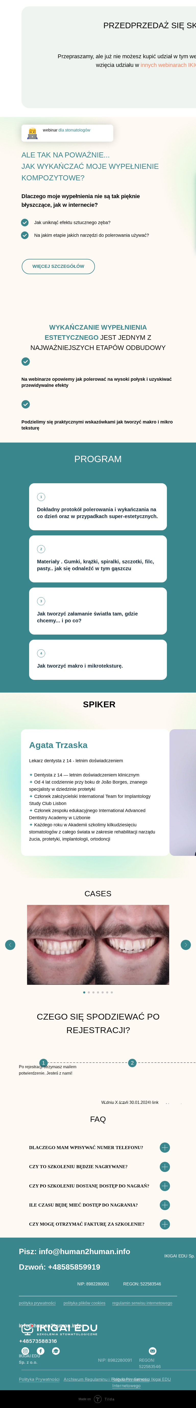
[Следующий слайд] (186, 945)
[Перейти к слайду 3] (93, 992)
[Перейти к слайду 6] (107, 992)
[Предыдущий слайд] (10, 945)
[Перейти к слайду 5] (103, 992)
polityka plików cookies (84, 1303)
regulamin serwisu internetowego (142, 1303)
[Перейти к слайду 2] (89, 992)
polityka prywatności (37, 1303)
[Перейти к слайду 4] (98, 992)
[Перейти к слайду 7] (112, 992)
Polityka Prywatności (39, 1379)
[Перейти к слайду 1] (84, 992)
